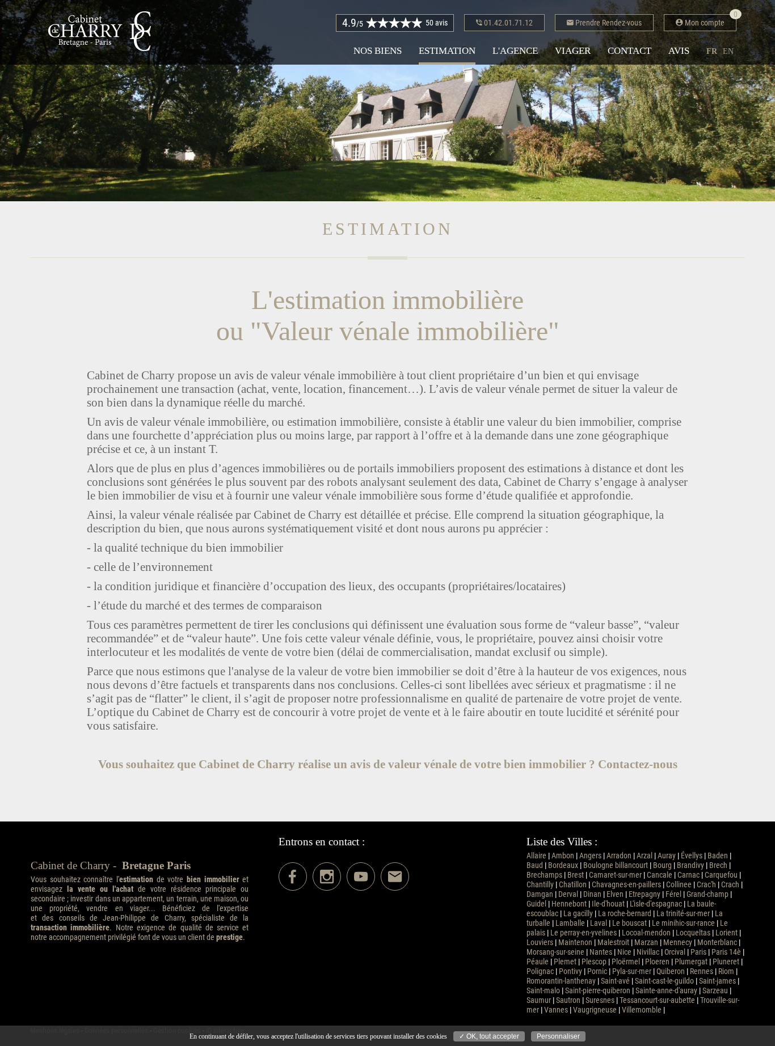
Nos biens (377, 50)
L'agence (515, 50)
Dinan (592, 894)
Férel (673, 894)
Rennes (701, 971)
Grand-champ (707, 894)
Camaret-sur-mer (615, 875)
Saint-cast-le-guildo (664, 981)
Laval (598, 923)
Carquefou (721, 875)
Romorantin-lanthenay (561, 981)
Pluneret (726, 962)
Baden (717, 856)
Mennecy (677, 942)
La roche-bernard (624, 913)
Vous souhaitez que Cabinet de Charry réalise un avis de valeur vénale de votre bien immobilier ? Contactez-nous (387, 763)
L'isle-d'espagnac (656, 904)
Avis (678, 50)
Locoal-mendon (646, 933)
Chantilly (540, 885)
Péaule (538, 962)
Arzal (644, 856)
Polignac (540, 971)
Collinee (679, 885)
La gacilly (578, 913)
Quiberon (670, 971)
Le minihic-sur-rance (683, 923)
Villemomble (642, 1010)
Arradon (618, 856)
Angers (590, 856)
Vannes (556, 1010)
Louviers (540, 942)
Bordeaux (563, 865)
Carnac (688, 875)
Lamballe (570, 923)
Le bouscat (629, 923)
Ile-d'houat (608, 904)
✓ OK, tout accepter (489, 1036)
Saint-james (717, 981)
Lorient (726, 933)
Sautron (568, 1000)
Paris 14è (726, 952)
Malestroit (613, 942)
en (728, 51)
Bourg (662, 865)
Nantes (600, 952)
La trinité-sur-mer (683, 913)
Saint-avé (615, 981)
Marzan (646, 942)
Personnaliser (558, 1036)
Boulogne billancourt (615, 865)
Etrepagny (644, 894)
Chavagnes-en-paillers (626, 885)
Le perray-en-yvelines (583, 933)
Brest (575, 875)
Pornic (597, 971)
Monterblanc (717, 942)
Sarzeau (715, 991)
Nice (624, 952)
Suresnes (600, 1000)
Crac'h (706, 885)
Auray (667, 856)
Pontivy (570, 971)
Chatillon (573, 885)
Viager (573, 50)
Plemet (565, 962)
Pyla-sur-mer (631, 971)
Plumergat (691, 962)
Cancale (659, 875)
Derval (568, 894)
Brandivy (690, 865)
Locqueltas (693, 933)
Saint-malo (543, 991)
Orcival (674, 952)
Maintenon (575, 942)
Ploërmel (626, 962)
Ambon (562, 856)
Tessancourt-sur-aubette (657, 1000)
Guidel (536, 904)
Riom (726, 971)
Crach (730, 885)
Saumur (539, 1000)
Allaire (536, 856)
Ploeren (657, 962)
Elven (615, 894)
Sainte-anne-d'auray (666, 991)
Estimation (447, 50)
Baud (535, 865)
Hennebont (569, 904)
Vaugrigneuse (595, 1010)
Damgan (540, 894)
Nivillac (648, 952)
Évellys (691, 856)
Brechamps (544, 875)
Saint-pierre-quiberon (597, 991)
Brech (718, 865)
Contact (629, 50)
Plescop (594, 962)
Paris (698, 952)
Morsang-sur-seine (555, 952)
